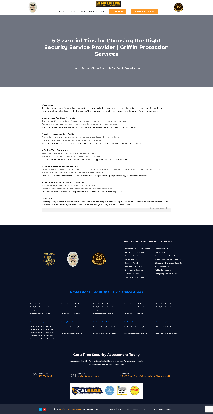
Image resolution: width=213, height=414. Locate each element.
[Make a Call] (35, 374)
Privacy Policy (124, 409)
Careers (136, 409)
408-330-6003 (45, 376)
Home (76, 68)
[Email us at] (73, 374)
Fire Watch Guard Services (133, 322)
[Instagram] (40, 409)
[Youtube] (44, 409)
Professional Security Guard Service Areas (106, 292)
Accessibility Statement (163, 409)
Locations (111, 409)
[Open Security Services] (84, 11)
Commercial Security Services (40, 322)
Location (125, 373)
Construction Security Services (103, 322)
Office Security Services (164, 322)
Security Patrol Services (69, 322)
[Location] (119, 374)
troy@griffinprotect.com (88, 376)
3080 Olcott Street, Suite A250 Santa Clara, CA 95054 (146, 376)
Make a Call (43, 373)
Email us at (81, 373)
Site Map (146, 409)
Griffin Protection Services (71, 409)
